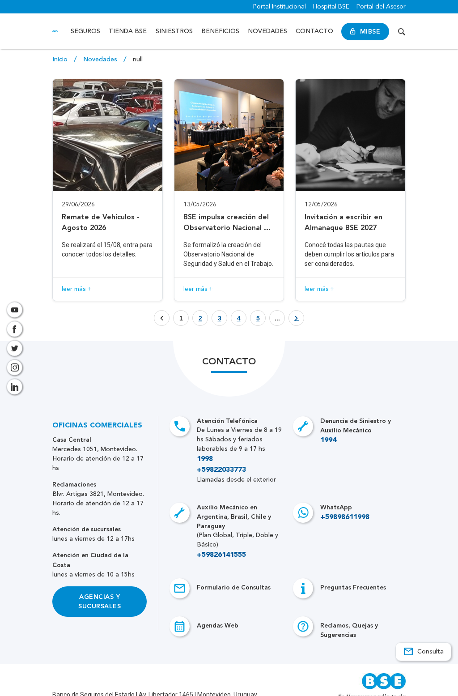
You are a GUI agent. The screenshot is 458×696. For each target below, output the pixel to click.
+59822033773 (221, 470)
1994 (328, 440)
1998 (205, 459)
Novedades (267, 31)
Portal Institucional (279, 7)
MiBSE (370, 31)
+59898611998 (344, 517)
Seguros (85, 31)
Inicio (60, 59)
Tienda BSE (128, 31)
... (277, 318)
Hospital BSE (331, 7)
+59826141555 (221, 555)
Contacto (314, 31)
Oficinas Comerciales (97, 425)
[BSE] (55, 31)
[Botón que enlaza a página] (296, 318)
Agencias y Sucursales (99, 601)
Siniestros (174, 31)
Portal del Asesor (381, 7)
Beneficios (220, 31)
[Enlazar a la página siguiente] (296, 318)
